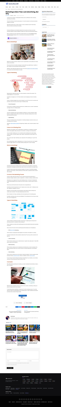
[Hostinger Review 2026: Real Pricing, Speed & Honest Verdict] (11, 338)
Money (37, 379)
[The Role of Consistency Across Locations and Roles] (34, 328)
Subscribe (44, 19)
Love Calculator (23, 388)
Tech (24, 379)
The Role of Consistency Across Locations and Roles (34, 332)
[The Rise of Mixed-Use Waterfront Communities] (44, 44)
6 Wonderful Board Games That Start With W (51, 55)
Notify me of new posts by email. (12, 364)
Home (6, 9)
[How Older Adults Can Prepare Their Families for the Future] (44, 35)
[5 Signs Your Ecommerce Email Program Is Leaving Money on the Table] (22, 328)
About (13, 0)
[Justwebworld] (12, 4)
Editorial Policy (37, 0)
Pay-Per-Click (12, 230)
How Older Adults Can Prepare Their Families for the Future (50, 35)
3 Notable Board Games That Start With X (51, 52)
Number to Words (39, 388)
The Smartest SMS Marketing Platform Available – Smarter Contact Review (15, 312)
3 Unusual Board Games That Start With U (51, 62)
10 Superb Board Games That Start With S (51, 69)
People (46, 379)
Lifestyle (50, 379)
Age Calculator (8, 388)
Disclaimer (26, 0)
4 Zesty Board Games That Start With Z (50, 49)
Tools (42, 0)
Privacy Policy (31, 0)
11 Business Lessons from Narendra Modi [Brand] (33, 343)
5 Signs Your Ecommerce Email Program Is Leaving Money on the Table (22, 332)
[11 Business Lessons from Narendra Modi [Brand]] (34, 338)
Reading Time (28, 388)
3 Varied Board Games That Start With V (51, 59)
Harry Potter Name (50, 388)
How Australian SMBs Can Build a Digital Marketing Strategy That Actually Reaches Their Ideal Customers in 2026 (22, 344)
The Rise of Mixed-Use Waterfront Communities (50, 44)
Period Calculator (33, 388)
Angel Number (45, 388)
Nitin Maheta (8, 15)
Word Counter (13, 388)
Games (45, 0)
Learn (41, 379)
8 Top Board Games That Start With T (50, 65)
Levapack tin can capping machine (32, 68)
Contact (17, 0)
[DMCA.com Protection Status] (48, 87)
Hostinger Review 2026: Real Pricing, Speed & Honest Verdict (11, 343)
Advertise (21, 0)
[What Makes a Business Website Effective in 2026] (11, 328)
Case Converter (18, 388)
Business (9, 9)
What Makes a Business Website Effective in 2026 (10, 332)
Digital (15, 15)
